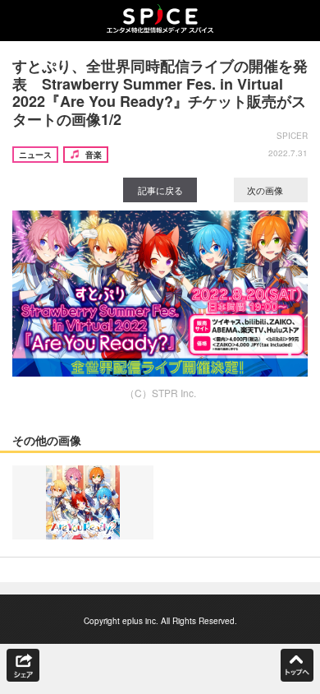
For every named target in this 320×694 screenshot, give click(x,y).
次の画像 (266, 190)
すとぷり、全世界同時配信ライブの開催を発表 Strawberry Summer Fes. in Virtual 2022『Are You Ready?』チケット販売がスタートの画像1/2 (160, 92)
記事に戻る (160, 190)
